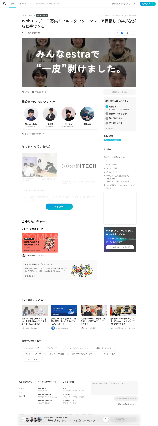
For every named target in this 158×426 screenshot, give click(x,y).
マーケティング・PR (33, 354)
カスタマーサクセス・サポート (83, 354)
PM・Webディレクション (78, 348)
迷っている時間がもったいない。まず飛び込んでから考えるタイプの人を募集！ (34, 321)
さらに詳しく (111, 128)
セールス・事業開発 (56, 354)
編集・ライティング (103, 348)
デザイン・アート (53, 348)
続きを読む (59, 206)
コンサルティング (32, 359)
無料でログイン (147, 4)
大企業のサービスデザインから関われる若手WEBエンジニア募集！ (93, 321)
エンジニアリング (32, 348)
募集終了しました (119, 91)
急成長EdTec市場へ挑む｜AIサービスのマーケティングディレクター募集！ (122, 321)
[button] (25, 381)
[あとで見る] (133, 33)
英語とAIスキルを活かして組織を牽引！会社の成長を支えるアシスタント (63, 321)
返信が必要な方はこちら (127, 404)
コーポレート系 (109, 354)
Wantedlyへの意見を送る (126, 398)
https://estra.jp (111, 164)
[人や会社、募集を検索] (134, 3)
